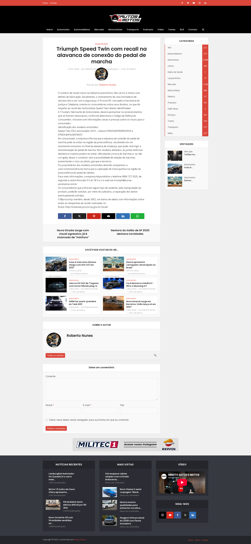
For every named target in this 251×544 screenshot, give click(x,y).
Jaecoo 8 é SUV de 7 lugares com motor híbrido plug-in (84, 284)
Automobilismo (82, 29)
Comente (50, 376)
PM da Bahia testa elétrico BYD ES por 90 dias (74, 504)
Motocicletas (115, 29)
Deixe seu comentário (115, 482)
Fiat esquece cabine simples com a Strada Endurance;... (117, 476)
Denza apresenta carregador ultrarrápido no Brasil (141, 265)
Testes (171, 29)
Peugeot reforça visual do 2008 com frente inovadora (132, 520)
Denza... (188, 180)
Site (122, 405)
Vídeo (160, 29)
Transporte (133, 29)
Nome (50, 405)
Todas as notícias (55, 355)
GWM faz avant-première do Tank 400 (82, 303)
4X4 (182, 29)
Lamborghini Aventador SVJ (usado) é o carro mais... (61, 476)
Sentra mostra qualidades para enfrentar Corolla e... (131, 505)
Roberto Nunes (92, 69)
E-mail (87, 405)
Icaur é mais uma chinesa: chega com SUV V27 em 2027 (82, 265)
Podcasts (148, 29)
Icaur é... (188, 167)
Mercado (99, 29)
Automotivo (63, 29)
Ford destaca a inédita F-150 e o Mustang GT (140, 284)
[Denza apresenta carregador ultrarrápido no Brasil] (176, 182)
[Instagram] (162, 515)
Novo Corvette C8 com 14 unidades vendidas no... (61, 520)
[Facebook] (177, 515)
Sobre (49, 29)
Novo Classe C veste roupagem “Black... (130, 491)
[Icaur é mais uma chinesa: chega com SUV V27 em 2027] (176, 169)
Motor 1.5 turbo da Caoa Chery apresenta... (62, 491)
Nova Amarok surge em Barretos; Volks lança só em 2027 (141, 304)
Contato (53, 3)
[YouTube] (170, 515)
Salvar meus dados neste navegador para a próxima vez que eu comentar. (89, 419)
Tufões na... (190, 154)
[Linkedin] (192, 515)
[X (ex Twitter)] (185, 515)
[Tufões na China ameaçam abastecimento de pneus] (176, 156)
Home (45, 3)
